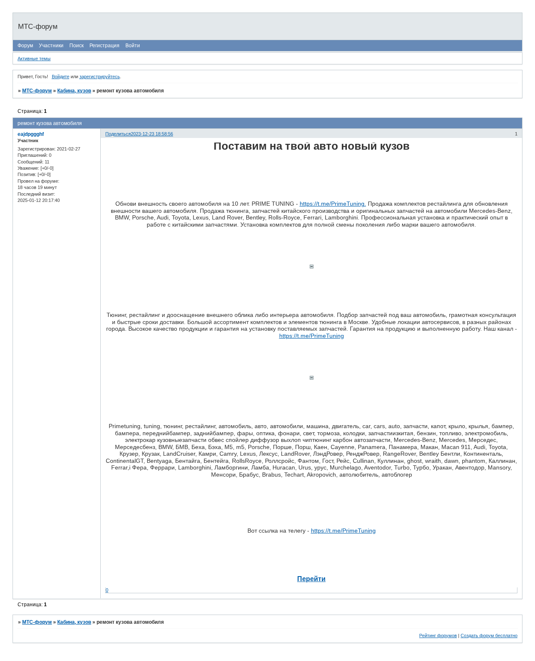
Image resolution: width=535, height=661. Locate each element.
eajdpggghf (31, 134)
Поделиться (118, 133)
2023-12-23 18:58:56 (152, 133)
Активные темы (34, 58)
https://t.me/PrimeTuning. (333, 203)
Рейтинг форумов (438, 635)
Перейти (311, 578)
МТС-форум (37, 91)
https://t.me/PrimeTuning (311, 335)
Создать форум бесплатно (489, 635)
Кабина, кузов (74, 91)
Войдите (60, 76)
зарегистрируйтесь (99, 76)
